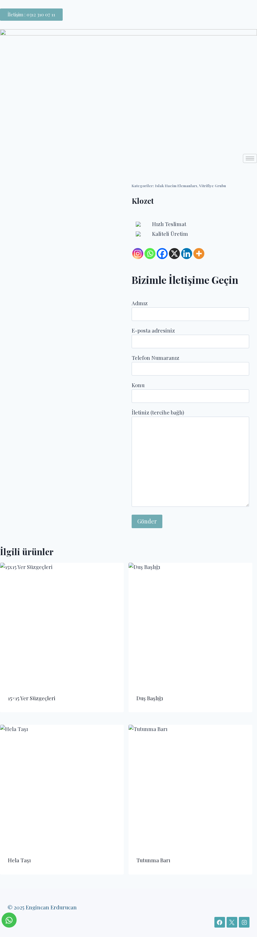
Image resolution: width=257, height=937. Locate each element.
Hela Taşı (19, 860)
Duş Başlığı (149, 698)
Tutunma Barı (153, 860)
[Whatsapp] (149, 253)
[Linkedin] (186, 253)
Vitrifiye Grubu (212, 185)
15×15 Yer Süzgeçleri (31, 698)
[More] (198, 253)
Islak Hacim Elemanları (176, 185)
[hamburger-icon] (250, 158)
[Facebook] (162, 253)
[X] (174, 253)
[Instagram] (137, 253)
